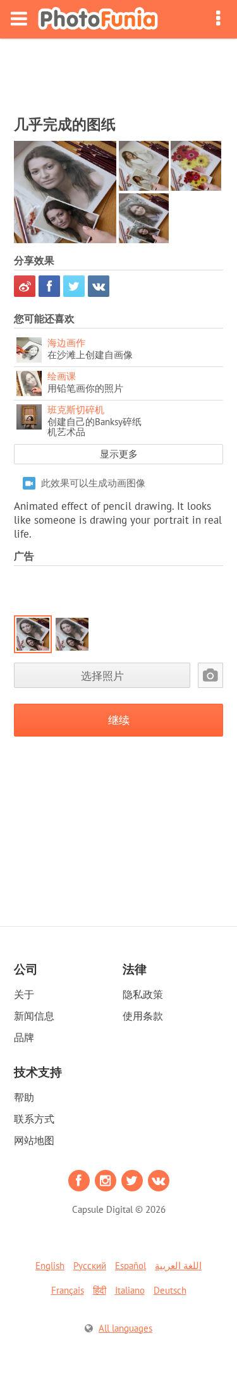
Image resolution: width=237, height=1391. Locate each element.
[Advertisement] (119, 73)
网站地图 (34, 1140)
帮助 (24, 1097)
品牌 (24, 1037)
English (49, 1266)
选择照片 (102, 675)
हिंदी (99, 1290)
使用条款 (143, 1015)
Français (67, 1290)
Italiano (130, 1290)
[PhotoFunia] (98, 19)
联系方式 (34, 1118)
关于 (24, 994)
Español (130, 1266)
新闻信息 (34, 1015)
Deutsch (170, 1290)
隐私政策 (143, 994)
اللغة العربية (178, 1266)
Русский (89, 1266)
